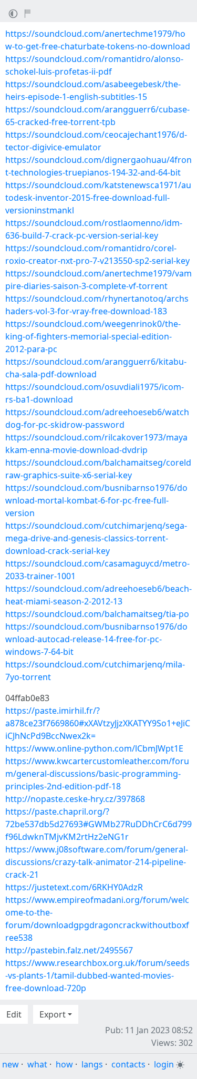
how (64, 1064)
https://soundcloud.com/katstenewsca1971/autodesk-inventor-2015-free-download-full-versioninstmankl (98, 197)
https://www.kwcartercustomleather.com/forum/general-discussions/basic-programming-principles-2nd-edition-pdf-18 (97, 773)
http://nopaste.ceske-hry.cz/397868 (75, 799)
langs (92, 1064)
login (164, 1064)
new (10, 1064)
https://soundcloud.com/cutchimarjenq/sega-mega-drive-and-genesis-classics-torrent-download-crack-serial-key (96, 538)
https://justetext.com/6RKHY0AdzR (74, 887)
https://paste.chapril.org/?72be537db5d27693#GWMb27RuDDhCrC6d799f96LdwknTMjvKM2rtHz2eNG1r (98, 824)
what (37, 1064)
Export (52, 1014)
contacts (128, 1064)
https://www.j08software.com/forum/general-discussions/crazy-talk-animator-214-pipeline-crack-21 (96, 862)
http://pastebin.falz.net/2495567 (69, 950)
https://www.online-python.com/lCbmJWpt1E (94, 748)
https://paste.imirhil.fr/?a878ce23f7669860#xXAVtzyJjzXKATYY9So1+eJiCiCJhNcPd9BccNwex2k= (97, 723)
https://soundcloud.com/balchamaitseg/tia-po (97, 614)
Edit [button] (14, 1014)
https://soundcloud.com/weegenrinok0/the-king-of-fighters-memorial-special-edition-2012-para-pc (93, 336)
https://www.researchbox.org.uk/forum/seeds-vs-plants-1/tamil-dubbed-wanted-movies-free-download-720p (97, 975)
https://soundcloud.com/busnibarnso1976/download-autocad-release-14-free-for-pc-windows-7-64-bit (96, 639)
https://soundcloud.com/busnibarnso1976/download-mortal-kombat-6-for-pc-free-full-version (96, 500)
